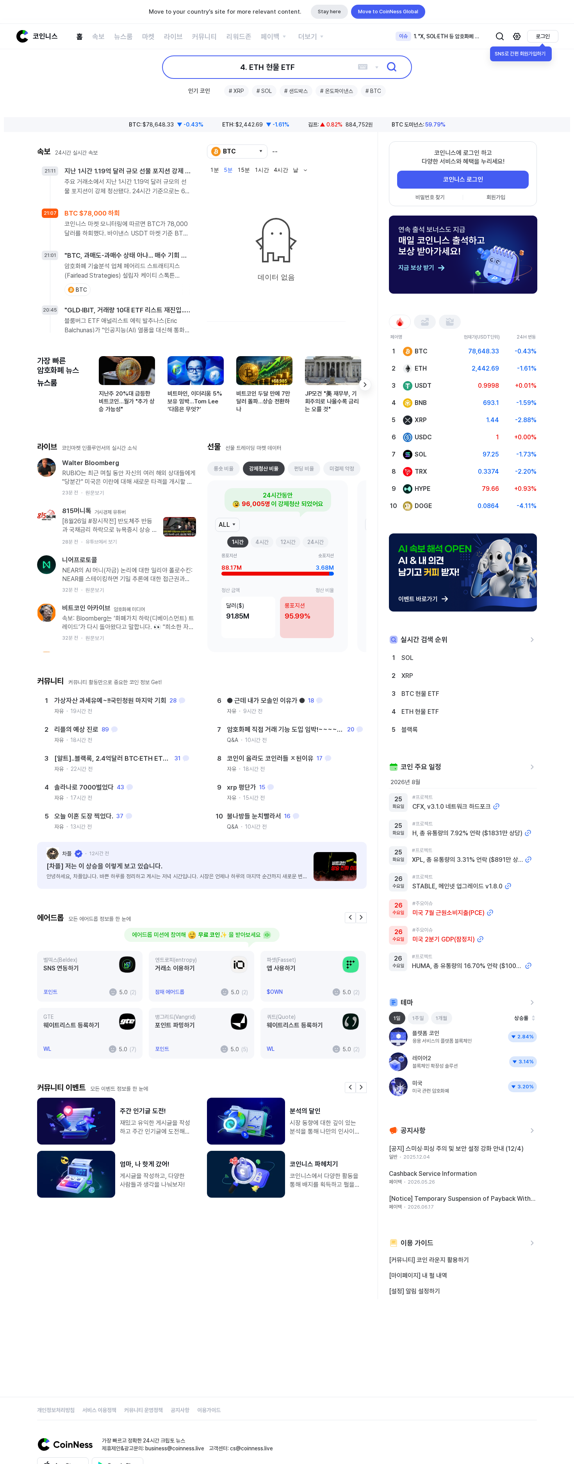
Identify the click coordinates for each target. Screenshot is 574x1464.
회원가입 (496, 197)
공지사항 (180, 1410)
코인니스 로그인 (463, 179)
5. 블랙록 (267, 67)
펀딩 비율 (304, 468)
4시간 (262, 542)
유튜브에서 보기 (101, 532)
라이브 (173, 36)
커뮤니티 (204, 36)
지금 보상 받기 (416, 267)
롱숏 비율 (224, 468)
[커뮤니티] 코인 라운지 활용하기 (429, 1260)
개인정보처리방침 (56, 1410)
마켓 (148, 36)
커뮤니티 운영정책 (143, 1410)
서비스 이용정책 (99, 1410)
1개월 (441, 1018)
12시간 (288, 542)
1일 (397, 1018)
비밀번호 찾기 (430, 197)
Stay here (329, 11)
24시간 (315, 542)
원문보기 (95, 483)
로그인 (543, 36)
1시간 (238, 542)
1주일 (418, 1018)
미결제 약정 (342, 468)
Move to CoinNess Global (388, 11)
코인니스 (45, 36)
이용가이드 (209, 1410)
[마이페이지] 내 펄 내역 (418, 1275)
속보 (98, 36)
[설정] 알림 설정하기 (414, 1291)
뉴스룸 (123, 36)
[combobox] (237, 151)
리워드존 (238, 36)
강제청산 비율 (263, 468)
